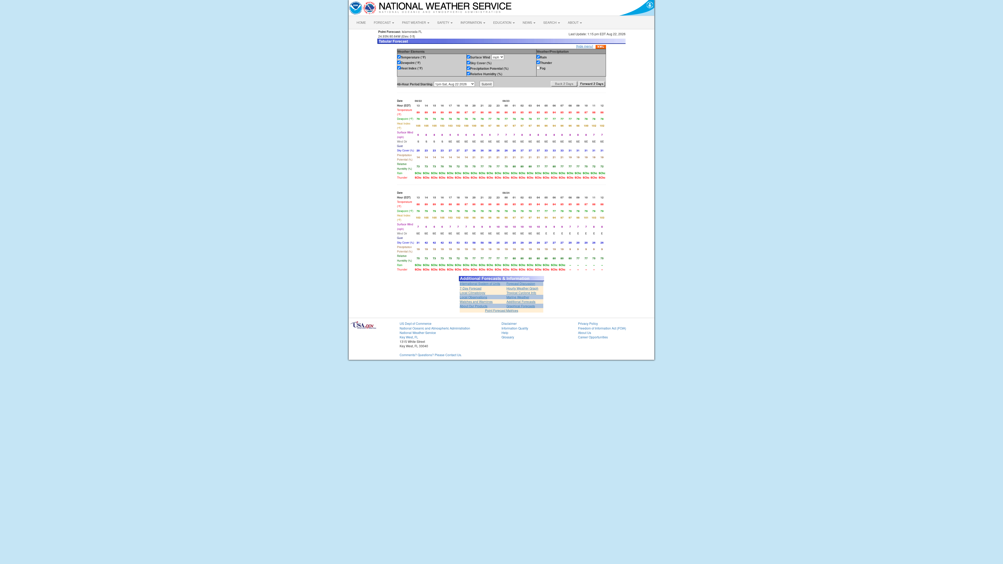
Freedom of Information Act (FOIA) (602, 328)
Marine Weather (517, 297)
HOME (361, 22)
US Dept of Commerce (415, 323)
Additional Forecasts (520, 301)
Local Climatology (472, 292)
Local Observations (473, 297)
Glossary (507, 337)
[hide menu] (584, 46)
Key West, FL (409, 337)
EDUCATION (502, 22)
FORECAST (383, 22)
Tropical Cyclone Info (521, 292)
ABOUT (573, 22)
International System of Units (480, 283)
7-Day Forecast (470, 288)
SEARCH (550, 22)
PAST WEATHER (414, 22)
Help (504, 332)
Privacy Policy (588, 323)
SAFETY (443, 22)
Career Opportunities (593, 337)
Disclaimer (509, 323)
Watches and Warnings (476, 301)
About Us (584, 332)
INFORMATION (471, 22)
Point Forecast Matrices (501, 310)
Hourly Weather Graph (522, 288)
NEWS (528, 22)
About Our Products (473, 306)
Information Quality (514, 328)
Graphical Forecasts (520, 306)
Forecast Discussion (520, 283)
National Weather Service (418, 332)
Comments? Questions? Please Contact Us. (431, 354)
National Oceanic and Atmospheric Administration (435, 328)
